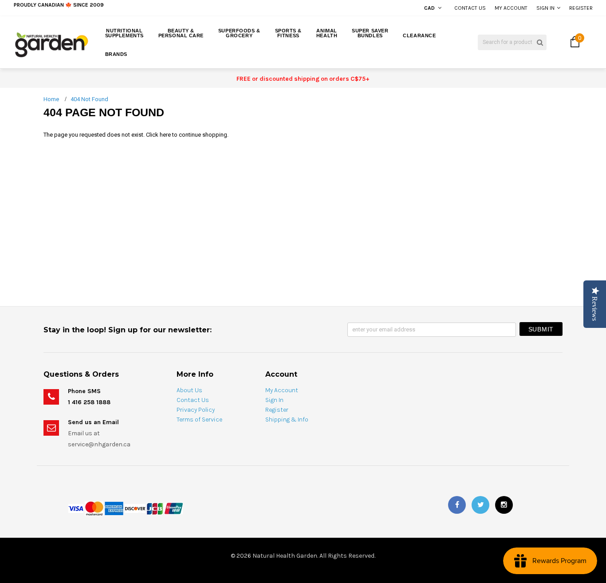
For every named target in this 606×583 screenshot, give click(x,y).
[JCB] (155, 507)
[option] (114, 9)
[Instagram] (504, 505)
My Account (511, 8)
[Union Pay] (173, 507)
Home (51, 99)
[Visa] (75, 507)
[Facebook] (457, 505)
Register (581, 8)
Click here (159, 134)
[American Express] (114, 507)
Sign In (545, 8)
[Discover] (135, 507)
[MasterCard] (94, 507)
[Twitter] (480, 505)
